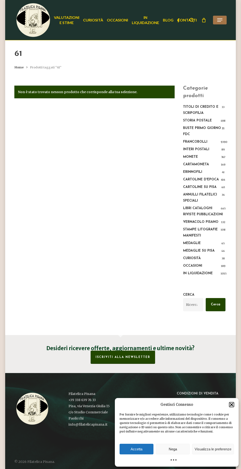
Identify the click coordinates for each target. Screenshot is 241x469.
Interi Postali (196, 149)
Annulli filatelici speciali (200, 198)
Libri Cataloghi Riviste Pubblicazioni (203, 211)
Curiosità (192, 258)
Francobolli (195, 142)
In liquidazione (198, 273)
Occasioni (192, 266)
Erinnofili (192, 172)
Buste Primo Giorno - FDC (203, 131)
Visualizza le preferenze (213, 449)
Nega (173, 449)
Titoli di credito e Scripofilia (200, 110)
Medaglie (192, 243)
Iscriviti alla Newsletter (123, 357)
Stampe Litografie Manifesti (200, 232)
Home (19, 67)
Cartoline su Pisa (200, 187)
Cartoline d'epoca (201, 179)
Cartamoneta (196, 164)
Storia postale (197, 120)
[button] (231, 404)
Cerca (188, 295)
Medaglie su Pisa (199, 251)
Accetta (136, 449)
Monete (190, 157)
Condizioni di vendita (197, 393)
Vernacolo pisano (200, 222)
